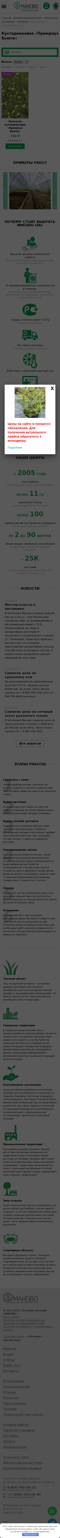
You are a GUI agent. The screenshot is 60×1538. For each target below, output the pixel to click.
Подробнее (15, 447)
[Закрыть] (52, 388)
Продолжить (30, 1534)
